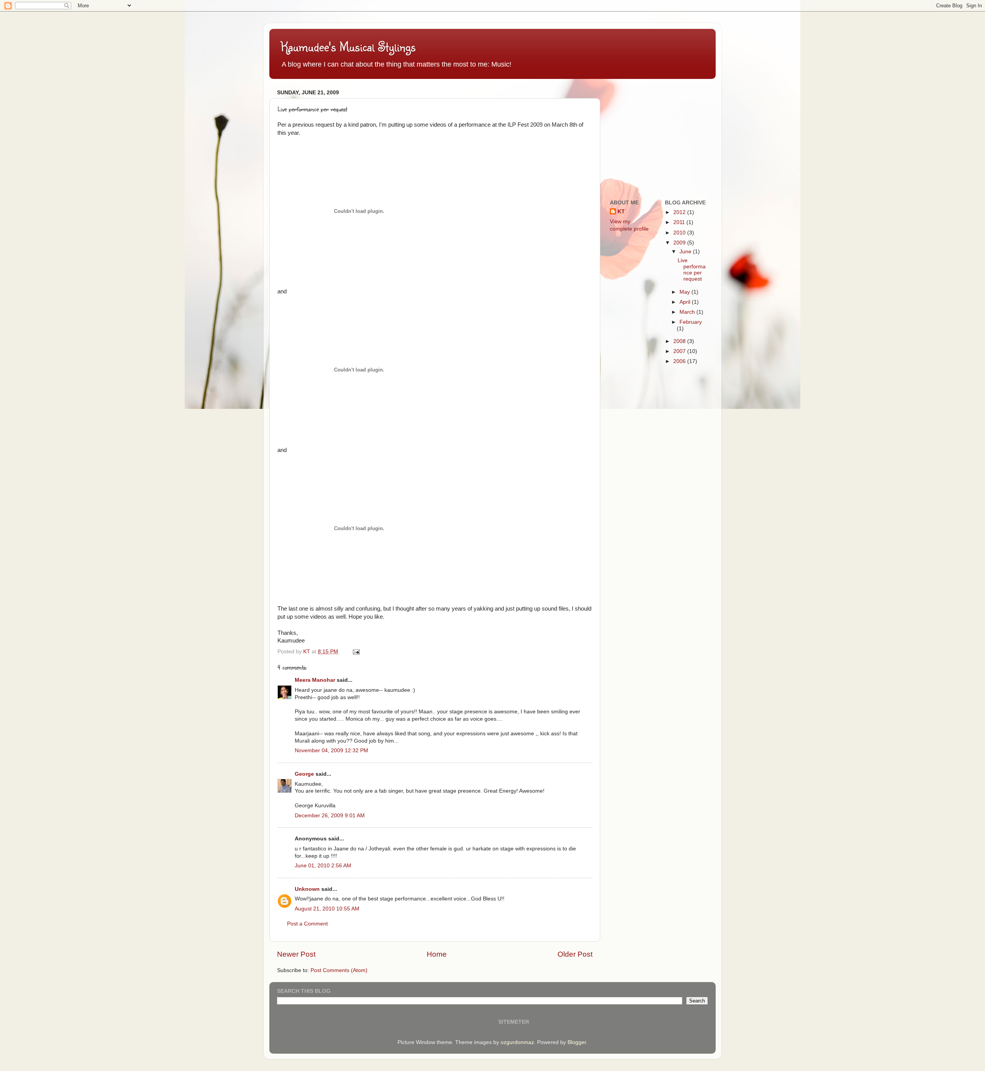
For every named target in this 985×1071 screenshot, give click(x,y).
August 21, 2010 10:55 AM (327, 909)
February (690, 322)
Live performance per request (692, 270)
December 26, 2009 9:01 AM (330, 815)
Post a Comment (307, 924)
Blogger (577, 1042)
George (304, 774)
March (687, 312)
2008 (680, 341)
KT (621, 211)
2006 (680, 361)
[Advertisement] (667, 135)
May (685, 292)
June (686, 251)
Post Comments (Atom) (339, 970)
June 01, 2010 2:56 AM (323, 866)
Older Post (575, 954)
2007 (680, 351)
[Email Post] (355, 651)
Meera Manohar (315, 680)
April (685, 302)
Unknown (307, 889)
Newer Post (296, 954)
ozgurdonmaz (517, 1042)
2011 (679, 222)
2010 (680, 233)
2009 (680, 243)
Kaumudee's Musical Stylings (348, 46)
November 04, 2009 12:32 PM (331, 750)
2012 (680, 212)
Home (437, 954)
